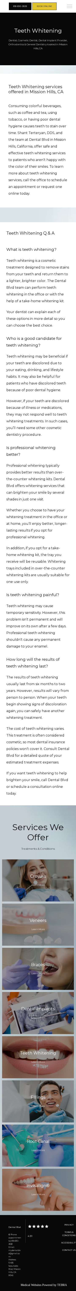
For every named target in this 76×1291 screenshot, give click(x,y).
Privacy (69, 1225)
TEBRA (62, 1285)
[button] (69, 7)
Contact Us (69, 1250)
